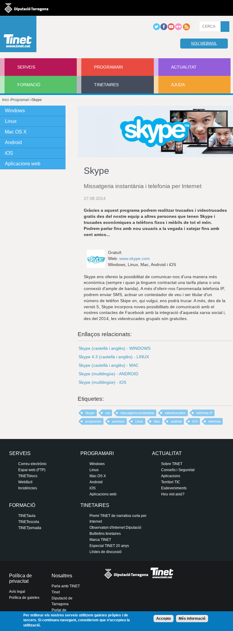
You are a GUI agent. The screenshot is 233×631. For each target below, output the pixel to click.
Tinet (56, 592)
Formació (28, 84)
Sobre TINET (171, 464)
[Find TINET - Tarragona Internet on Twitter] (156, 29)
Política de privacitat (20, 578)
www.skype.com (134, 258)
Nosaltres (62, 575)
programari (93, 421)
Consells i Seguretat (177, 470)
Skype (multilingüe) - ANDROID (108, 373)
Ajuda (178, 84)
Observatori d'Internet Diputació (115, 527)
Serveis (26, 67)
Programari (108, 67)
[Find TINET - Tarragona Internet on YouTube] (171, 29)
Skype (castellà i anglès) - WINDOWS (114, 348)
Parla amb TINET (66, 586)
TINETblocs (27, 476)
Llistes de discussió (105, 552)
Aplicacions (170, 476)
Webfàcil (25, 482)
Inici (5, 100)
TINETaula (26, 516)
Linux (139, 421)
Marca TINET (100, 540)
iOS (195, 421)
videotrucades (175, 413)
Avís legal (17, 591)
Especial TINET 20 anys (109, 546)
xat (107, 413)
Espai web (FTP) (32, 470)
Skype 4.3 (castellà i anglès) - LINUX (114, 356)
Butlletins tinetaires (105, 533)
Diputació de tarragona (26, 8)
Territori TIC (170, 482)
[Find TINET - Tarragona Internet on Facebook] (163, 29)
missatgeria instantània (137, 413)
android (176, 421)
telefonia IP (204, 413)
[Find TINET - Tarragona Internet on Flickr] (178, 29)
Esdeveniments (174, 488)
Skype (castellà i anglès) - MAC (109, 365)
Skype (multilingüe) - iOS (102, 382)
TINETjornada (29, 528)
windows (118, 421)
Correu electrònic (32, 464)
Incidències (27, 488)
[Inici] (18, 35)
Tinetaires (106, 84)
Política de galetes (24, 598)
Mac (157, 421)
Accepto (163, 618)
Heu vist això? (172, 494)
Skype (90, 413)
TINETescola (28, 522)
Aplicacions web (22, 163)
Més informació (192, 618)
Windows (15, 110)
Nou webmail (204, 43)
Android (13, 142)
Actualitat (184, 67)
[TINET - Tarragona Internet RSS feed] (186, 29)
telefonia (214, 421)
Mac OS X (16, 131)
